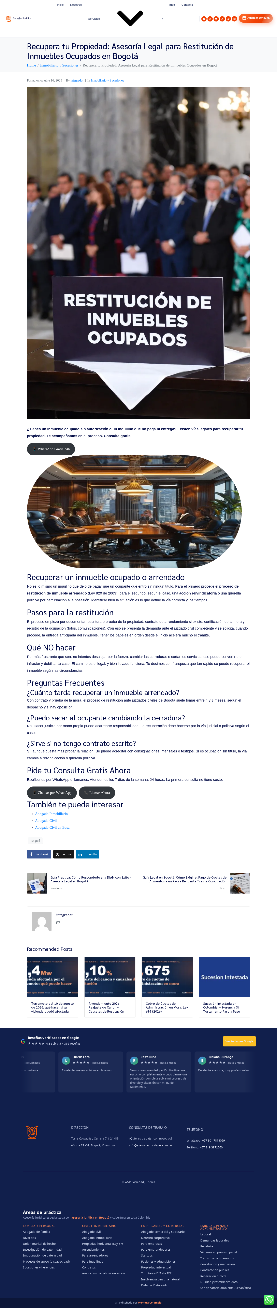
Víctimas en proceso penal (218, 1252)
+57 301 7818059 (213, 1140)
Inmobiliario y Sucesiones (107, 80)
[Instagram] (210, 18)
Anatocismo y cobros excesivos (103, 1273)
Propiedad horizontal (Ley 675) (103, 1243)
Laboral (205, 1234)
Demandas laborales (214, 1240)
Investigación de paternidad (42, 1249)
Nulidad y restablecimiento (219, 1282)
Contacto (187, 4)
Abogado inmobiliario (97, 1238)
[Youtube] (216, 18)
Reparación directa (213, 1276)
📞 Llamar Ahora (97, 793)
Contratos (89, 1267)
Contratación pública (214, 1270)
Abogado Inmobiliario (51, 814)
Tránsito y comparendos (217, 1258)
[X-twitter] (222, 18)
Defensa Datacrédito (155, 1285)
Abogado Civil (46, 821)
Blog (172, 4)
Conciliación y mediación (217, 1264)
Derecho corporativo (155, 1238)
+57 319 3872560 (211, 1147)
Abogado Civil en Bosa (52, 827)
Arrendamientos (93, 1249)
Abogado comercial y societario (163, 1232)
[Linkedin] (234, 18)
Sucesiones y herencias (39, 1267)
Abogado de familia (36, 1232)
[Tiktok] (228, 18)
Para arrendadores (95, 1255)
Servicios (94, 18)
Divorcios (29, 1238)
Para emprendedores (156, 1249)
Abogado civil (91, 1232)
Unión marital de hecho (39, 1243)
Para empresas (151, 1243)
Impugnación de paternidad (42, 1255)
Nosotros (76, 4)
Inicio (60, 4)
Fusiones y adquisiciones (158, 1261)
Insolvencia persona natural (160, 1279)
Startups (147, 1255)
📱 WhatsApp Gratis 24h (51, 449)
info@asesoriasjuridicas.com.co (150, 1145)
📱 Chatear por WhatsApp (52, 793)
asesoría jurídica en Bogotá (90, 1217)
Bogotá (35, 840)
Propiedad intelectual (156, 1267)
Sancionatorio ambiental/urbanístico (225, 1288)
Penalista (206, 1246)
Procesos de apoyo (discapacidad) (46, 1261)
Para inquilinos (92, 1261)
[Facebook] (204, 18)
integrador (77, 80)
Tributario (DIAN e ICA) (156, 1273)
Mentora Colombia (150, 1302)
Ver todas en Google (239, 1041)
